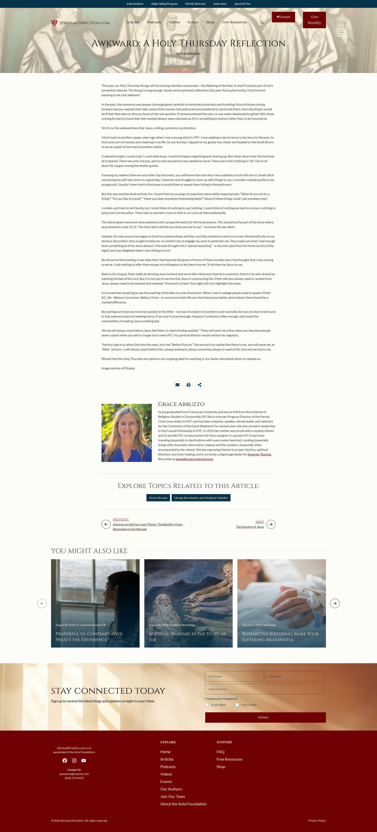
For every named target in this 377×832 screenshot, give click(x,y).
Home (165, 751)
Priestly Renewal (195, 4)
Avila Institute (135, 4)
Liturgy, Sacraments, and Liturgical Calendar (201, 497)
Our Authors (171, 788)
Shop (210, 22)
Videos (174, 22)
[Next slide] (335, 603)
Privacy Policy (317, 820)
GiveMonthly (314, 20)
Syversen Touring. (259, 454)
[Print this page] (188, 384)
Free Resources (234, 22)
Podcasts (154, 22)
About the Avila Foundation (183, 803)
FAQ (220, 751)
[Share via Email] (177, 384)
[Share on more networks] (199, 384)
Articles (133, 22)
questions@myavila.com (74, 773)
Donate (283, 17)
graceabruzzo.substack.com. (194, 459)
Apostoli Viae (242, 4)
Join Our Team (172, 796)
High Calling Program (164, 4)
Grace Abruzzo (158, 497)
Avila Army (220, 4)
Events (193, 22)
